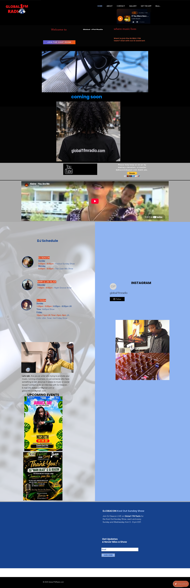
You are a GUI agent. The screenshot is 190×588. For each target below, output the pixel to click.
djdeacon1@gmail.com (126, 170)
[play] (115, 159)
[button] (88, 131)
